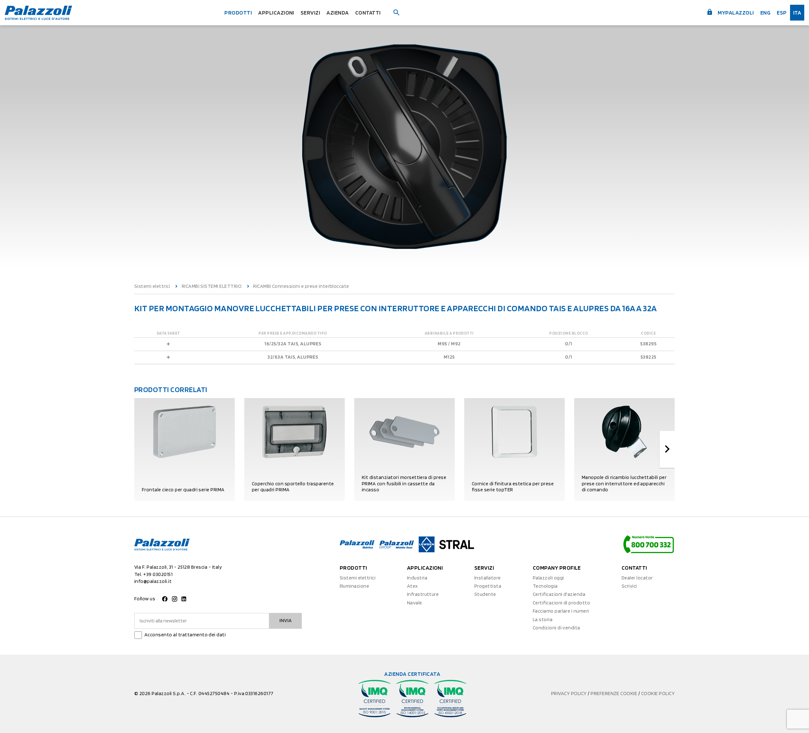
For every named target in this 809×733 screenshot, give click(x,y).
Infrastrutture (423, 594)
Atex (412, 586)
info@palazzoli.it (153, 581)
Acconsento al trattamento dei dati (185, 635)
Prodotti (238, 12)
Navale (414, 603)
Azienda (337, 12)
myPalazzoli (735, 12)
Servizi (310, 12)
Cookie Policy (658, 693)
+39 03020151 (158, 574)
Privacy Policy (569, 693)
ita (797, 12)
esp (782, 12)
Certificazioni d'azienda (559, 594)
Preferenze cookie (614, 693)
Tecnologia (545, 586)
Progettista (487, 586)
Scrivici (629, 586)
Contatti (368, 12)
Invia (285, 620)
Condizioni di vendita (556, 628)
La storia (542, 619)
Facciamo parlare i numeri (561, 611)
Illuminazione (354, 586)
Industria (417, 578)
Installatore (487, 578)
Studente (485, 594)
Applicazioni (276, 12)
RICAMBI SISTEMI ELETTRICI (212, 286)
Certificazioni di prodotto (561, 603)
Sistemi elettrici (152, 286)
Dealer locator (637, 578)
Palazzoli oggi (548, 578)
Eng (765, 12)
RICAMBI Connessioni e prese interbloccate (301, 286)
